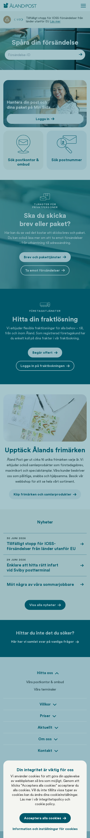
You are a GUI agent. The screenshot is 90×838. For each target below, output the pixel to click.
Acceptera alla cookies (42, 818)
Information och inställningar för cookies (45, 829)
